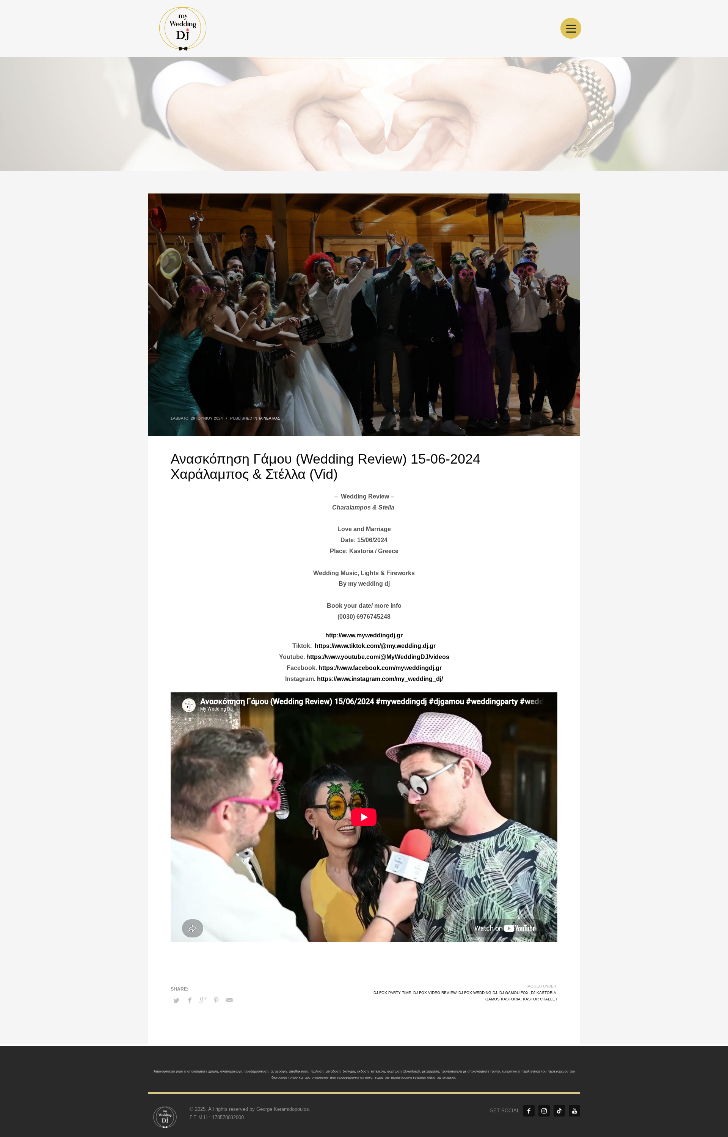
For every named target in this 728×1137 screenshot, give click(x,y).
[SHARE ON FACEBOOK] (189, 1000)
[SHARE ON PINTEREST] (216, 1000)
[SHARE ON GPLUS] (203, 1000)
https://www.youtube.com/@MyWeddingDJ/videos (377, 657)
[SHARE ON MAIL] (229, 1000)
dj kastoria (543, 993)
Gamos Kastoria (503, 999)
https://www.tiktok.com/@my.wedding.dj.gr (375, 646)
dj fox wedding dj (477, 993)
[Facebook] (529, 1111)
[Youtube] (574, 1111)
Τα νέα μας (269, 418)
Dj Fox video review (434, 993)
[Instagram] (544, 1111)
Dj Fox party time (392, 993)
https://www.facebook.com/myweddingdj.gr (380, 668)
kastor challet (540, 999)
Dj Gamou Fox (514, 993)
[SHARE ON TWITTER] (176, 1000)
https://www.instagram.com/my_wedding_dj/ (380, 679)
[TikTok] (559, 1111)
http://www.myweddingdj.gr (364, 635)
